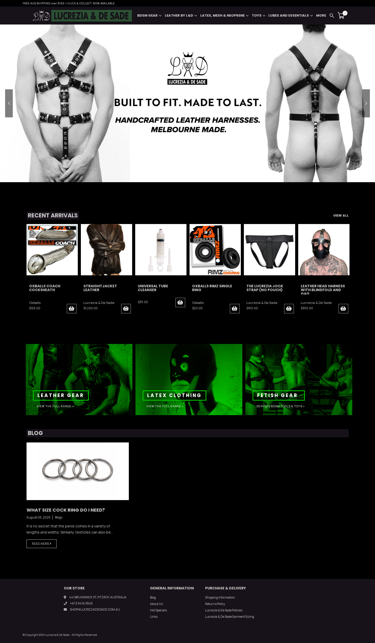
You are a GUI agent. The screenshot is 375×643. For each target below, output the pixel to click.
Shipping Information (220, 597)
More (321, 15)
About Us (156, 604)
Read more (41, 543)
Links (153, 616)
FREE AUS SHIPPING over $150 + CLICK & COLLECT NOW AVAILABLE (69, 3)
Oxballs (143, 302)
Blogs (58, 517)
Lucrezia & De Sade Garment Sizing (229, 616)
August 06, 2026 (39, 517)
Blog (153, 597)
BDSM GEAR (147, 15)
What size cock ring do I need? (66, 510)
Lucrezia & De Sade (44, 302)
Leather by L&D (179, 15)
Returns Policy (215, 604)
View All (341, 215)
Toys (256, 15)
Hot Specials (158, 610)
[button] (332, 15)
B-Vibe (306, 302)
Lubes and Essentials (288, 15)
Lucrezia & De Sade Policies (223, 610)
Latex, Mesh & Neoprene (222, 15)
